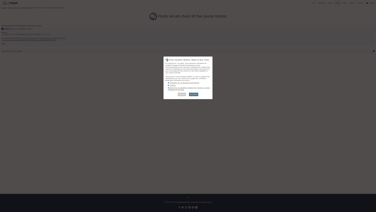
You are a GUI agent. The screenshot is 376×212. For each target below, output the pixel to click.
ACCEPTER (193, 94)
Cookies (173, 85)
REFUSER (182, 94)
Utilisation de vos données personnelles (184, 83)
